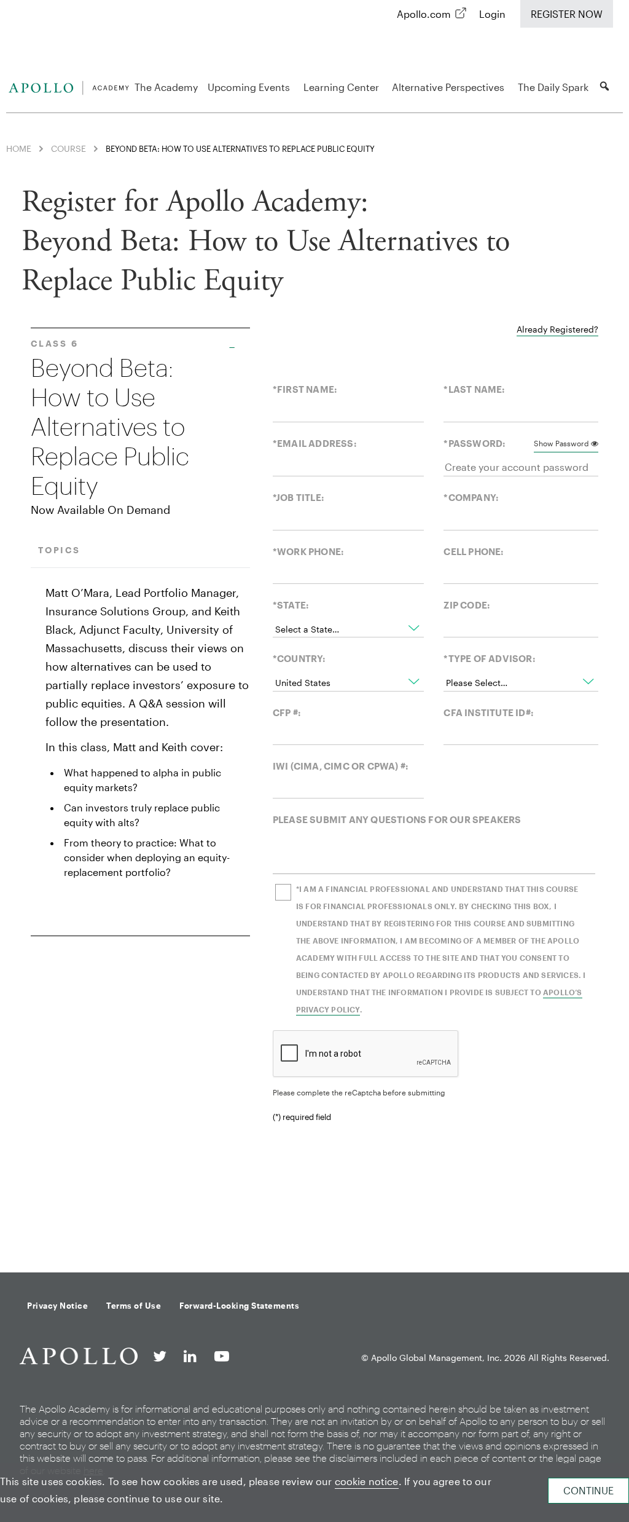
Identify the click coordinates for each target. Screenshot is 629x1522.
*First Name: (305, 389)
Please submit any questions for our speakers (397, 819)
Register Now (567, 14)
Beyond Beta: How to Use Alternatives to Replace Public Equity (110, 427)
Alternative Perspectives (448, 87)
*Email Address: (315, 443)
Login (492, 14)
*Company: (471, 497)
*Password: (474, 443)
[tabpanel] (314, 760)
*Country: (299, 658)
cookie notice (367, 1481)
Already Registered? (557, 329)
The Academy (166, 87)
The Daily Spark (553, 87)
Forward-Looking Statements (239, 1306)
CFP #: (287, 712)
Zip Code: (466, 604)
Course (68, 148)
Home (18, 148)
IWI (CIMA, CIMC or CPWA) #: (340, 765)
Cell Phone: (473, 551)
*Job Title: (298, 497)
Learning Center (341, 87)
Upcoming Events (249, 87)
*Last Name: (474, 389)
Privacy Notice (57, 1306)
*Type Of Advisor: (489, 658)
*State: (291, 604)
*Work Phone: (308, 551)
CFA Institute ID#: (488, 712)
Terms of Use (133, 1306)
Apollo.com (424, 14)
